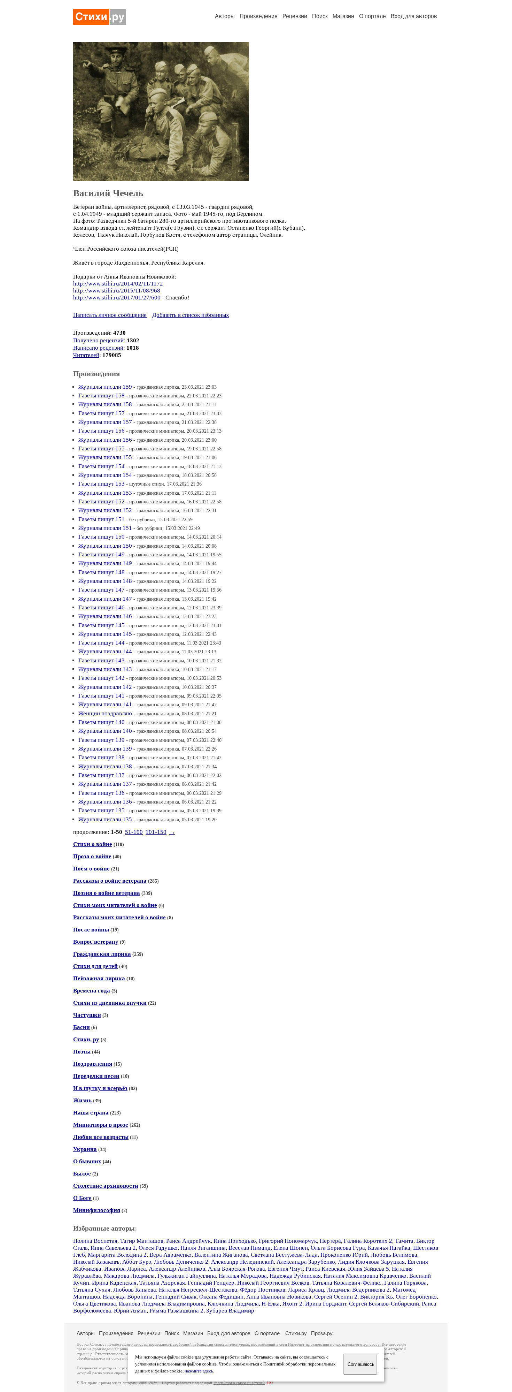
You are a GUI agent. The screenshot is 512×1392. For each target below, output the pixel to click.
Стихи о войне (92, 844)
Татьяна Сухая (91, 1289)
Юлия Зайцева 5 (368, 1268)
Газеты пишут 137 (101, 775)
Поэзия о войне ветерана (106, 893)
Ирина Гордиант (325, 1303)
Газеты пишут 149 (101, 554)
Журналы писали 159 (105, 386)
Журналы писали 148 (105, 581)
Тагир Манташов (141, 1241)
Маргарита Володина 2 (117, 1255)
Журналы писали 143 (105, 669)
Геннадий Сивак (175, 1296)
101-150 (156, 832)
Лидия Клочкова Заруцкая (371, 1261)
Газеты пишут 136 (101, 793)
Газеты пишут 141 (101, 695)
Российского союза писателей (239, 1383)
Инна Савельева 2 (113, 1248)
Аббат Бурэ (136, 1261)
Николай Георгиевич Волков (273, 1282)
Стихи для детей (95, 966)
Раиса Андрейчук (188, 1241)
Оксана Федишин (221, 1296)
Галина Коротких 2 (368, 1241)
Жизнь (82, 1100)
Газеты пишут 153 (101, 483)
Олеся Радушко (158, 1248)
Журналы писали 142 (105, 687)
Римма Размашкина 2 (176, 1310)
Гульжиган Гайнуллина (186, 1275)
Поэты (82, 1051)
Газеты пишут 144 (101, 642)
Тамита (404, 1241)
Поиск (320, 16)
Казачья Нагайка (389, 1248)
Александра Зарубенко (306, 1261)
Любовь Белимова (394, 1255)
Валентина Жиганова (221, 1255)
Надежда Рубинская (295, 1275)
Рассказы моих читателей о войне (119, 917)
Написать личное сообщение (110, 315)
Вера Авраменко (170, 1255)
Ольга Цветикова (94, 1303)
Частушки (87, 1015)
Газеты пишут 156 (101, 430)
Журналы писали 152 (105, 510)
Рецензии (294, 16)
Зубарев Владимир (230, 1310)
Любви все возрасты (101, 1137)
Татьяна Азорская (162, 1282)
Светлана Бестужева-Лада (284, 1255)
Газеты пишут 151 (101, 519)
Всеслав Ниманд (249, 1248)
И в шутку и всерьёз (100, 1088)
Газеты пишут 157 (101, 413)
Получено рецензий (98, 340)
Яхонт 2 (292, 1303)
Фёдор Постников (262, 1289)
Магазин (343, 16)
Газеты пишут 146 (101, 607)
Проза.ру (322, 1333)
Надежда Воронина (128, 1296)
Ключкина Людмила (233, 1303)
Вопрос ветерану (95, 941)
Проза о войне (92, 856)
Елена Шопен (290, 1248)
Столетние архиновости (105, 1185)
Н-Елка (271, 1303)
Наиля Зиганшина (203, 1248)
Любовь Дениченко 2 (181, 1261)
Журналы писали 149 (105, 563)
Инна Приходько (235, 1241)
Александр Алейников (177, 1268)
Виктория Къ (376, 1296)
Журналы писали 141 (105, 704)
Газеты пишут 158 (101, 395)
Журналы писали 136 (105, 801)
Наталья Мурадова (243, 1275)
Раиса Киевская (325, 1268)
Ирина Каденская (114, 1282)
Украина (85, 1149)
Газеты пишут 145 (101, 625)
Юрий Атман (130, 1310)
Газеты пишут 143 (101, 660)
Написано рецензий (98, 347)
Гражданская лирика (102, 954)
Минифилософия (96, 1210)
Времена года (91, 990)
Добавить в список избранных (190, 315)
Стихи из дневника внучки (110, 1002)
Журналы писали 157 (105, 422)
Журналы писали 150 (105, 545)
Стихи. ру (86, 1039)
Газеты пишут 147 (101, 589)
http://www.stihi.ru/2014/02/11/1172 (118, 283)
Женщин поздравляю (105, 713)
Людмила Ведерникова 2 (358, 1289)
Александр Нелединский (242, 1261)
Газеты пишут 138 (101, 757)
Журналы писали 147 (105, 598)
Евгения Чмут (285, 1268)
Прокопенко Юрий (344, 1255)
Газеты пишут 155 (101, 448)
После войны (91, 929)
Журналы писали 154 (105, 475)
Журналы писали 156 (105, 439)
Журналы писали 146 (105, 616)
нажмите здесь (199, 1371)
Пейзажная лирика (99, 978)
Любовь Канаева (134, 1289)
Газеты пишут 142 (101, 678)
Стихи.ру (296, 1333)
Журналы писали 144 (105, 651)
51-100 (134, 832)
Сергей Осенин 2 (335, 1296)
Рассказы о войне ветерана (110, 880)
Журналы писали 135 (105, 819)
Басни (81, 1027)
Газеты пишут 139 (101, 740)
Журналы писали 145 (105, 634)
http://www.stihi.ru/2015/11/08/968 (116, 290)
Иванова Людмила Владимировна (162, 1303)
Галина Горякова (405, 1282)
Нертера (330, 1241)
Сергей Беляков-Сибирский (384, 1303)
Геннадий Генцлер (211, 1282)
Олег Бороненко (416, 1296)
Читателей (86, 355)
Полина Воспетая (95, 1241)
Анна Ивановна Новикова (278, 1296)
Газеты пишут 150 (101, 536)
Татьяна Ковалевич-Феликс (346, 1282)
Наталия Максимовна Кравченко (365, 1275)
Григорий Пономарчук (288, 1241)
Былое (82, 1173)
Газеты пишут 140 (101, 722)
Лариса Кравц (306, 1289)
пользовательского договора (354, 1344)
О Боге (82, 1198)
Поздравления (92, 1063)
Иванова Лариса (125, 1268)
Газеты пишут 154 (101, 466)
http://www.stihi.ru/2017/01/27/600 (117, 297)
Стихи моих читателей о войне (115, 905)
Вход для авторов (414, 16)
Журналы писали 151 (105, 528)
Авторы (225, 16)
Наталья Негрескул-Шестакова (198, 1289)
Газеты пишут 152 (101, 501)
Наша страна (91, 1112)
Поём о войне (91, 868)
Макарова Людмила (129, 1275)
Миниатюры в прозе (100, 1124)
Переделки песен (96, 1076)
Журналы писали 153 (105, 492)
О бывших (87, 1161)
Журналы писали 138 (105, 766)
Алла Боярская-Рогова (236, 1268)
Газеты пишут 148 (101, 572)
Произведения (259, 16)
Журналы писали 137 (105, 784)
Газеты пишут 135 (101, 810)
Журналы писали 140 (105, 731)
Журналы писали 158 (105, 404)
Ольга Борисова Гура (338, 1248)
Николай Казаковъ (96, 1261)
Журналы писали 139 (105, 748)
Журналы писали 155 (105, 457)
